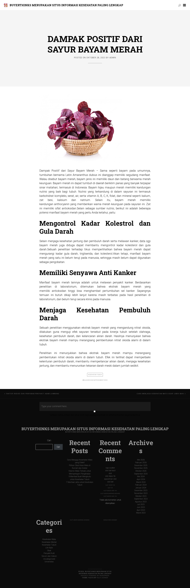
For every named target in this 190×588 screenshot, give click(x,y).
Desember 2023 (140, 490)
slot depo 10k (110, 485)
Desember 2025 (140, 465)
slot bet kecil (110, 470)
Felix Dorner (102, 578)
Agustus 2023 (141, 502)
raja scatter (110, 468)
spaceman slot (110, 479)
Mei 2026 (141, 460)
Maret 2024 (141, 482)
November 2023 (140, 493)
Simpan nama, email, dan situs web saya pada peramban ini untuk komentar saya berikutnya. (95, 415)
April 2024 (141, 479)
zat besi (104, 380)
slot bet (110, 482)
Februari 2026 (141, 462)
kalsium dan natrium (91, 380)
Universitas (49, 562)
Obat (49, 550)
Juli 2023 (141, 504)
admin (112, 58)
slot (110, 473)
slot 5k (110, 487)
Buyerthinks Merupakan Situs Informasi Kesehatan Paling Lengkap (66, 5)
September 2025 (141, 474)
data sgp (145, 241)
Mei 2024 (141, 476)
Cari (49, 440)
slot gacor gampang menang (110, 493)
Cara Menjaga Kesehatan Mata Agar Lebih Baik (160, 394)
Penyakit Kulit (49, 553)
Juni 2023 (141, 507)
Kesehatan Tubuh (95, 375)
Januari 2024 (140, 488)
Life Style (49, 548)
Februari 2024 (141, 485)
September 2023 (141, 499)
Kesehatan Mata (49, 539)
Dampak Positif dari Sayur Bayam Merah (95, 44)
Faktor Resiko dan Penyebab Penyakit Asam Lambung (32, 394)
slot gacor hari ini (110, 490)
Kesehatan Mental (49, 542)
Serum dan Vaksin (49, 556)
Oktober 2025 (140, 471)
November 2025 (140, 468)
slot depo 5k (110, 476)
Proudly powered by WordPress (95, 575)
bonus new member (110, 520)
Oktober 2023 (140, 496)
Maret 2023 (141, 513)
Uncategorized (49, 559)
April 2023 (141, 510)
